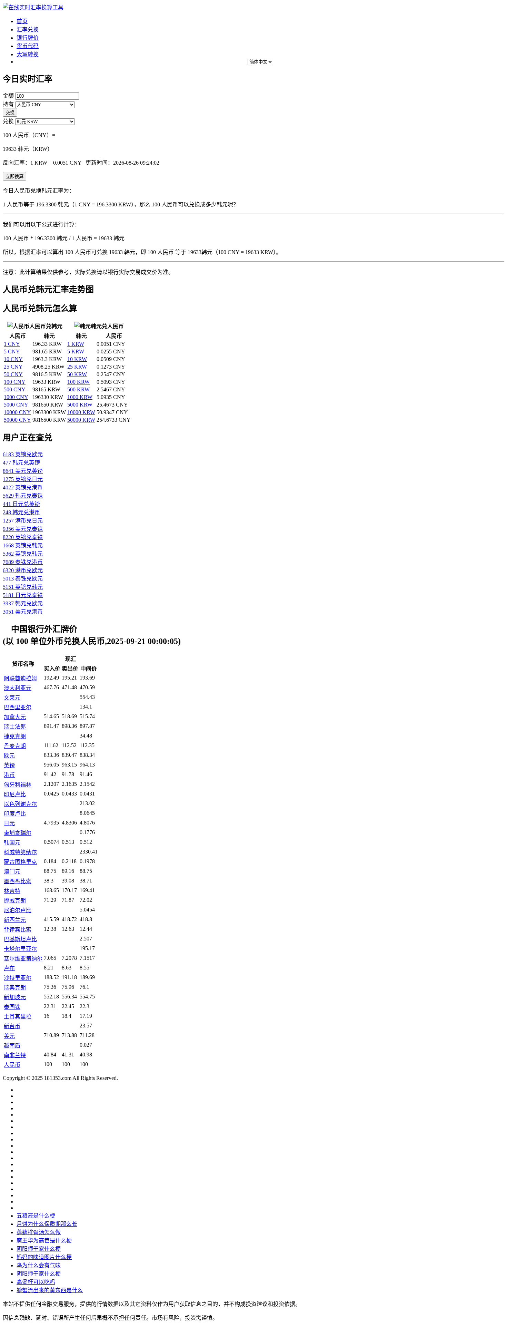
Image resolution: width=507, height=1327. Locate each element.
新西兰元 (15, 920)
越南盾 (12, 1045)
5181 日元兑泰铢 (23, 595)
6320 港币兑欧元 (23, 570)
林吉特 (12, 891)
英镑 (9, 765)
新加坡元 (15, 997)
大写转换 (28, 54)
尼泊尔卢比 (17, 910)
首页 (22, 21)
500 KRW (78, 389)
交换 (10, 112)
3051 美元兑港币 (23, 612)
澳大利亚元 (17, 688)
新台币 (12, 1026)
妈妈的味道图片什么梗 (44, 1257)
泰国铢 (12, 1007)
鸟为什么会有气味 (39, 1265)
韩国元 (12, 843)
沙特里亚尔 (17, 978)
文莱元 (12, 698)
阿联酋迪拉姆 (20, 678)
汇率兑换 (28, 29)
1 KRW (75, 344)
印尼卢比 (15, 794)
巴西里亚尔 (17, 707)
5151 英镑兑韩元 (23, 587)
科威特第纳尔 (20, 852)
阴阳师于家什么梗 (39, 1249)
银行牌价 (28, 38)
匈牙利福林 (17, 785)
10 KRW (77, 359)
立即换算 (14, 176)
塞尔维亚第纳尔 (23, 959)
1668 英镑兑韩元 (23, 545)
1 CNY (12, 344)
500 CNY (15, 389)
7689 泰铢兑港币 (23, 562)
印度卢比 (15, 814)
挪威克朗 (15, 901)
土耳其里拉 (17, 1016)
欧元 (9, 756)
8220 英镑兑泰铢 (23, 537)
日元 (9, 823)
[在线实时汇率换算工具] (33, 7)
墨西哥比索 (17, 881)
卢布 (9, 968)
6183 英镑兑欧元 (23, 454)
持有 (8, 104)
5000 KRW (79, 405)
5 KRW (75, 351)
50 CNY (13, 374)
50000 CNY (17, 420)
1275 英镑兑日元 (23, 479)
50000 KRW (81, 420)
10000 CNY (17, 412)
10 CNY (13, 359)
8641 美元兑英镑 (23, 471)
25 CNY (13, 367)
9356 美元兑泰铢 (23, 529)
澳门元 (12, 872)
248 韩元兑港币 (21, 512)
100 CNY (15, 382)
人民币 (12, 1065)
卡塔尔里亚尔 (20, 949)
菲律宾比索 (17, 930)
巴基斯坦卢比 (20, 939)
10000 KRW (81, 412)
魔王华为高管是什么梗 (44, 1240)
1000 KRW (79, 397)
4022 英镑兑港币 (23, 487)
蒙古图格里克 (20, 862)
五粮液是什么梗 (36, 1216)
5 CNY (12, 351)
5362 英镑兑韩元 (23, 554)
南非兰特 (15, 1055)
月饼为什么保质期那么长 (47, 1224)
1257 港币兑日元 (23, 521)
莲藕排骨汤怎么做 (39, 1232)
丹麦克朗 (15, 746)
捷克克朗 (15, 736)
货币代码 (28, 46)
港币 (9, 775)
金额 (8, 96)
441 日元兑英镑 (21, 504)
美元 (9, 1036)
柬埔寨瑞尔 (17, 833)
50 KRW (77, 374)
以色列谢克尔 (20, 804)
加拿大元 (15, 717)
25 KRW (77, 367)
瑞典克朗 (15, 988)
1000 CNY (16, 397)
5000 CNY (16, 405)
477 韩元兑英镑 (21, 463)
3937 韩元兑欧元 (23, 603)
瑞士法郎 (15, 727)
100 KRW (78, 382)
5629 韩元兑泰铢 (23, 496)
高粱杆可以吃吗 (36, 1282)
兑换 (8, 121)
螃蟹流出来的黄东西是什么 (50, 1290)
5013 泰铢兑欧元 (23, 579)
